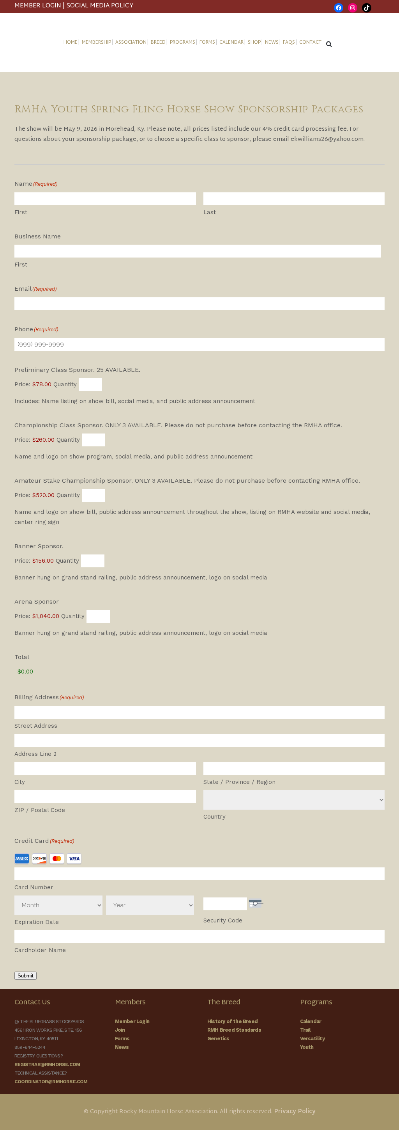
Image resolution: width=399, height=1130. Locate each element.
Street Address (35, 725)
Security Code (222, 920)
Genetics (218, 1038)
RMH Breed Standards (234, 1030)
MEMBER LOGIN (37, 6)
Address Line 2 (35, 753)
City (19, 781)
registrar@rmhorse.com (47, 1064)
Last (209, 212)
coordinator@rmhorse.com (51, 1081)
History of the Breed (232, 1021)
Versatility (312, 1038)
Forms (122, 1038)
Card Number (33, 887)
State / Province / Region (239, 781)
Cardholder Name (40, 950)
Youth (307, 1047)
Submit (26, 976)
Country (214, 816)
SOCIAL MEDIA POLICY (100, 6)
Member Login (132, 1021)
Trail (305, 1030)
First (20, 212)
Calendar (310, 1021)
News (122, 1047)
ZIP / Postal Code (39, 810)
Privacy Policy (295, 1112)
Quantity (65, 384)
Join (120, 1030)
